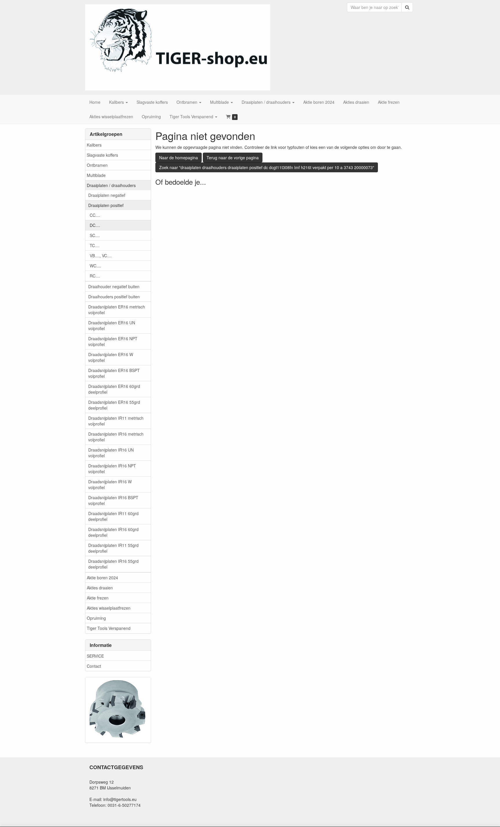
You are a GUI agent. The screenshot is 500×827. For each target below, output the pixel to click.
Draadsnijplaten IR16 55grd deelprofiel (113, 564)
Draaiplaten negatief (106, 195)
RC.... (95, 276)
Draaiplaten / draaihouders (111, 185)
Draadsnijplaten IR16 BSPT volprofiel (113, 500)
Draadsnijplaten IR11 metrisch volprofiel (116, 421)
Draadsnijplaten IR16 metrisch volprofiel (116, 437)
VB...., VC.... (101, 255)
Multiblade (96, 175)
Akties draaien (100, 588)
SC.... (95, 235)
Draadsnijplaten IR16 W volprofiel (110, 484)
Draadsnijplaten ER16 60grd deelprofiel (114, 389)
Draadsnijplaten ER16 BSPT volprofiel (114, 373)
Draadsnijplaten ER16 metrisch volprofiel (116, 309)
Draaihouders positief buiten (114, 296)
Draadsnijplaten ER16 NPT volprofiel (112, 341)
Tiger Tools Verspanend (108, 628)
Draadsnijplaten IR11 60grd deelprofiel (113, 516)
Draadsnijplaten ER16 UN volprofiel (111, 325)
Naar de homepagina (178, 157)
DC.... (95, 225)
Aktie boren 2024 (102, 577)
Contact (94, 666)
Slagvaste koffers (102, 155)
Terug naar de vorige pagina (233, 157)
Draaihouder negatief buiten (113, 286)
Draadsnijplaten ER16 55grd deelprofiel (114, 405)
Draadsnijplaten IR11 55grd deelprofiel (113, 548)
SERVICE (95, 656)
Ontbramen (97, 165)
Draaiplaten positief (106, 205)
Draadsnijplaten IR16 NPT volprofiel (112, 468)
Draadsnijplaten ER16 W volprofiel (110, 357)
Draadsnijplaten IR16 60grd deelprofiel (113, 532)
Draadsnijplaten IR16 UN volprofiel (111, 452)
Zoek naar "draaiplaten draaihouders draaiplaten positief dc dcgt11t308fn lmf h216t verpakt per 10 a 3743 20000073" (266, 167)
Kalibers (94, 145)
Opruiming (96, 618)
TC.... (95, 245)
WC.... (95, 266)
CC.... (95, 215)
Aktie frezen (98, 598)
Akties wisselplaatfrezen (108, 608)
